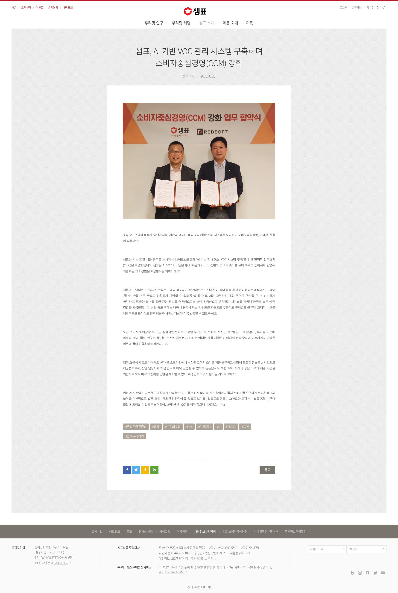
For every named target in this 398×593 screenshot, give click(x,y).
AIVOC (232, 426)
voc (190, 426)
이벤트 (39, 8)
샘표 (156, 426)
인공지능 (205, 426)
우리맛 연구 (154, 23)
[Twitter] (375, 572)
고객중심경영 (135, 436)
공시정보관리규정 (295, 531)
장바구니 (372, 8)
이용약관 (182, 531)
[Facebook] (367, 572)
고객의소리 (174, 426)
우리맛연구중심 (136, 426)
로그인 (343, 8)
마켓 (249, 23)
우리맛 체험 (181, 23)
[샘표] (195, 11)
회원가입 (357, 8)
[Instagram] (360, 572)
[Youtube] (383, 572)
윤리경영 (53, 8)
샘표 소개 (206, 23)
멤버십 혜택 (146, 531)
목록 (267, 469)
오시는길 (97, 531)
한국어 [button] (353, 549)
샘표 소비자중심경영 (234, 531)
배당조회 (68, 8)
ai (219, 426)
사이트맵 (164, 531)
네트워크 (114, 531)
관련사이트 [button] (316, 549)
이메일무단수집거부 (266, 531)
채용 (14, 8)
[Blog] (352, 572)
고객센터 (26, 8)
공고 (129, 531)
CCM (246, 426)
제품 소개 (230, 23)
